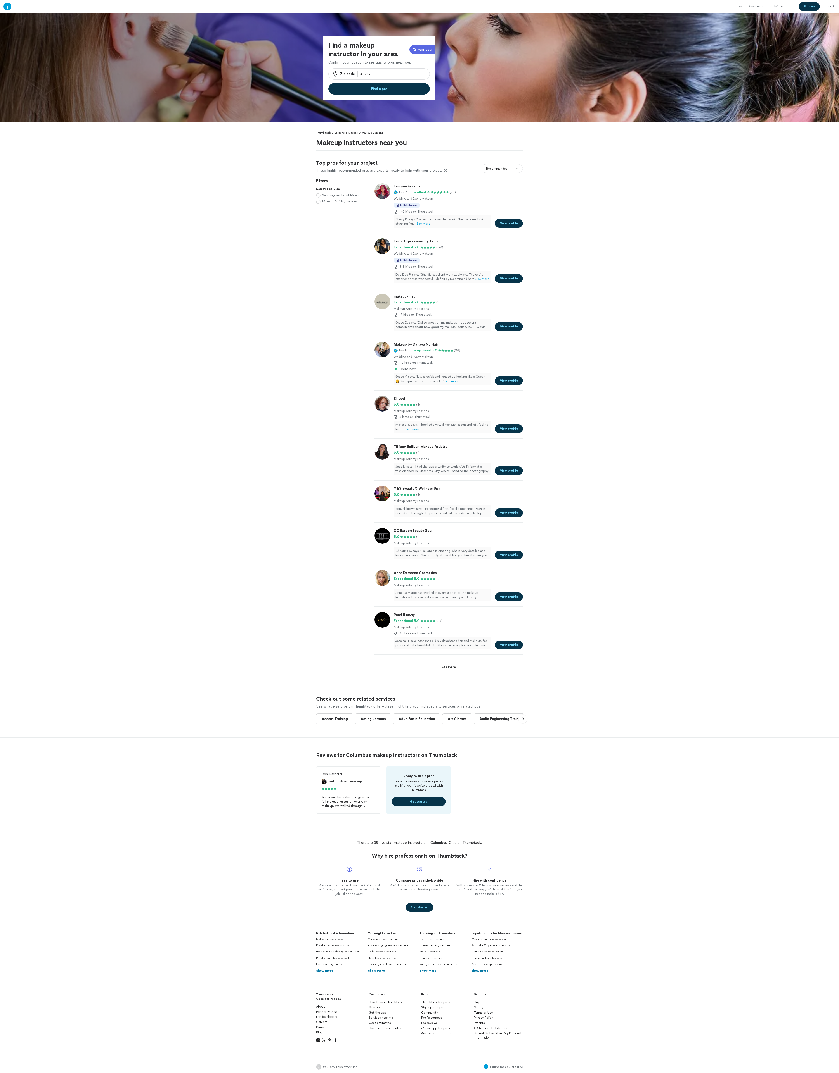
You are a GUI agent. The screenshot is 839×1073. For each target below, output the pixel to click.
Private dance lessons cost (333, 945)
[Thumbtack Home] (7, 6)
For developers (326, 1017)
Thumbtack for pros (435, 1002)
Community (429, 1012)
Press (320, 1027)
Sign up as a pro (432, 1007)
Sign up (374, 1007)
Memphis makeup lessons (487, 951)
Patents (479, 1023)
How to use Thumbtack (385, 1002)
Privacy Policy (483, 1018)
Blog (319, 1032)
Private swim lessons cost (332, 957)
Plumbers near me (431, 957)
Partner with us (327, 1012)
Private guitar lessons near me (387, 964)
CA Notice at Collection (491, 1028)
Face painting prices (329, 964)
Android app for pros (436, 1033)
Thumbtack (323, 132)
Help (477, 1002)
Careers (321, 1022)
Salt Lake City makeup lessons (490, 945)
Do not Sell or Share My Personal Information (497, 1035)
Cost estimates (380, 1023)
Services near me (381, 1018)
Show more (324, 971)
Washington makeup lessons (489, 938)
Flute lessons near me (382, 957)
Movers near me (430, 951)
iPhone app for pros (435, 1028)
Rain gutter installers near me (439, 964)
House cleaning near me (435, 945)
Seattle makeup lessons (486, 964)
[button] (402, 192)
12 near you (422, 49)
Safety (478, 1007)
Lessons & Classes (346, 132)
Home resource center (385, 1028)
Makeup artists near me (383, 938)
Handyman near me (432, 938)
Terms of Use (483, 1012)
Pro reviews (429, 1023)
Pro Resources (431, 1018)
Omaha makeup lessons (486, 957)
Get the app (377, 1012)
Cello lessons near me (382, 951)
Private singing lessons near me (388, 945)
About (320, 1006)
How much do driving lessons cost (338, 951)
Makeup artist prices (329, 938)
